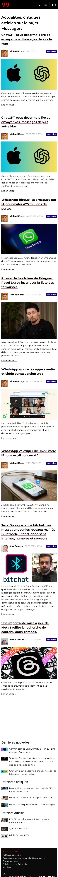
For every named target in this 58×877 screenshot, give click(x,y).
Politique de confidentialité (15, 864)
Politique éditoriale (12, 855)
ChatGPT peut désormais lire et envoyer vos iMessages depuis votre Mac (25, 122)
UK (4, 874)
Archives (7, 867)
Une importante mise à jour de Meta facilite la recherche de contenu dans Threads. (25, 627)
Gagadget (5, 4)
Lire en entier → (9, 105)
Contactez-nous (10, 861)
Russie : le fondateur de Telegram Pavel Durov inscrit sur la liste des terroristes (27, 282)
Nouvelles (51, 51)
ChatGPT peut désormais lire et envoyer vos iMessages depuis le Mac (26, 39)
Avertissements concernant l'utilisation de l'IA (24, 858)
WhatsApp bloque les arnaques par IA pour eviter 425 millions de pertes (28, 204)
